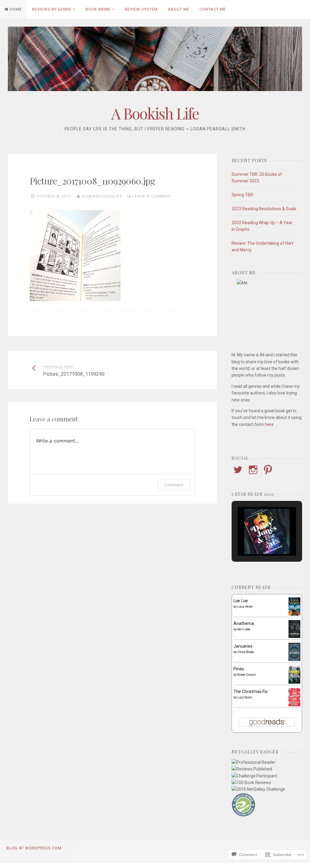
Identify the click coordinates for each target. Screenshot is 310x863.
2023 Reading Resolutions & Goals (264, 208)
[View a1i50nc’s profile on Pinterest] (268, 470)
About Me (179, 9)
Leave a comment (152, 196)
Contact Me (213, 9)
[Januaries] (294, 660)
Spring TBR (242, 194)
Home (16, 9)
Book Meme (98, 9)
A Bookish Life (155, 113)
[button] (253, 539)
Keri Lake (243, 629)
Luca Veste (244, 606)
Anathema (243, 623)
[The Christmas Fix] (294, 704)
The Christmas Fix (250, 691)
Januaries (242, 646)
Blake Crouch (246, 674)
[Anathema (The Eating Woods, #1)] (294, 636)
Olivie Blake (245, 652)
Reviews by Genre (51, 9)
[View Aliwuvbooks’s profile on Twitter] (238, 470)
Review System (141, 9)
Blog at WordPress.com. (34, 848)
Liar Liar (240, 600)
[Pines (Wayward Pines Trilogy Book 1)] (294, 682)
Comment (173, 484)
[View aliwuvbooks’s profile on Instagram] (253, 470)
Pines (238, 668)
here (269, 424)
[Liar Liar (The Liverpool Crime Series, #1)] (294, 614)
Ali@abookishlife (102, 196)
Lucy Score (244, 697)
